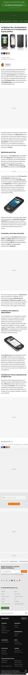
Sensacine (16, 633)
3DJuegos (16, 625)
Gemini (21, 21)
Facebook (2, 53)
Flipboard (7, 53)
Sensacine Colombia (18, 664)
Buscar (26, 613)
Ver (14, 504)
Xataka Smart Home (5, 630)
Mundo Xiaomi (4, 632)
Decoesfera (3, 652)
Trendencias (3, 650)
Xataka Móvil (4, 627)
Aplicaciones (17, 594)
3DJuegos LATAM (17, 660)
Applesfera (3, 628)
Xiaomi (2, 594)
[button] (8, 64)
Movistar (3, 591)
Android (11, 444)
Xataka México (4, 660)
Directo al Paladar (5, 642)
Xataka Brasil (4, 662)
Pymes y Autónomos (18, 652)
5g (14, 598)
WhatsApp (16, 601)
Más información (15, 673)
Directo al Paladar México (6, 666)
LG (12, 441)
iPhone (2, 601)
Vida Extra (16, 627)
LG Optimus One (7, 82)
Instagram (14, 580)
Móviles (25, 21)
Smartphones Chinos (6, 603)
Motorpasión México (18, 666)
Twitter (4, 53)
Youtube (12, 580)
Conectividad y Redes (19, 603)
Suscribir (24, 571)
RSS (17, 580)
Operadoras (15, 21)
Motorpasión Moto (18, 643)
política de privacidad (18, 574)
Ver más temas (5, 608)
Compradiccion (4, 654)
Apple (15, 591)
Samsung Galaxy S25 (23, 561)
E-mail (9, 53)
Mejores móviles (13, 561)
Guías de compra (5, 596)
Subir (23, 618)
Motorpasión (17, 642)
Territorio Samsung (18, 596)
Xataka (2, 625)
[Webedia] (5, 619)
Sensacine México (18, 662)
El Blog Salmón (17, 650)
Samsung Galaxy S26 (7, 21)
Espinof (15, 635)
